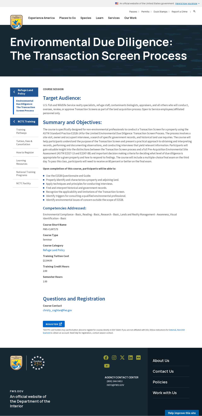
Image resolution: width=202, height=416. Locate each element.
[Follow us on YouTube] (108, 366)
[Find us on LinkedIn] (131, 357)
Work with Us (165, 392)
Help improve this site (182, 413)
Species (85, 18)
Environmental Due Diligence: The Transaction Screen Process (25, 105)
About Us (161, 360)
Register (52, 324)
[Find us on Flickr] (139, 357)
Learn (99, 18)
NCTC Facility (23, 183)
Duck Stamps (160, 11)
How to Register (25, 152)
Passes (133, 11)
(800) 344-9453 (114, 381)
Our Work (130, 18)
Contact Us (163, 371)
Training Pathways (21, 131)
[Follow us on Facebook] (107, 357)
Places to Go (67, 18)
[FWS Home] (16, 22)
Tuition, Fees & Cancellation (24, 142)
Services (114, 18)
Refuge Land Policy (25, 91)
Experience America (41, 18)
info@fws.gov (115, 385)
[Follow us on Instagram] (115, 357)
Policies (160, 381)
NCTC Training (26, 121)
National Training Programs (26, 173)
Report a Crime (179, 11)
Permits (145, 11)
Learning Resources (21, 162)
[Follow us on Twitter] (123, 357)
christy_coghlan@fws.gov (57, 310)
